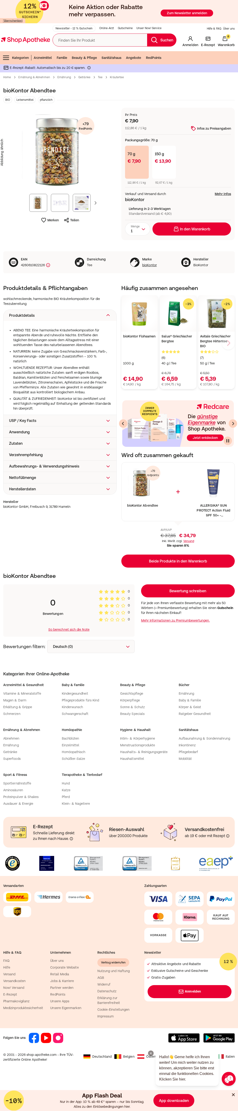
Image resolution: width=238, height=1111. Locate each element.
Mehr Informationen (119, 603)
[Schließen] (186, 487)
